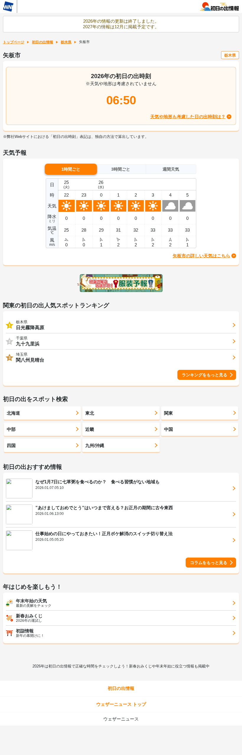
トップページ (13, 42)
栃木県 (66, 42)
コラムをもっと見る (208, 562)
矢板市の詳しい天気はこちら (201, 255)
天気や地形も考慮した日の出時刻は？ (187, 116)
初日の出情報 (42, 42)
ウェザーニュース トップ (121, 704)
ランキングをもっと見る (204, 374)
